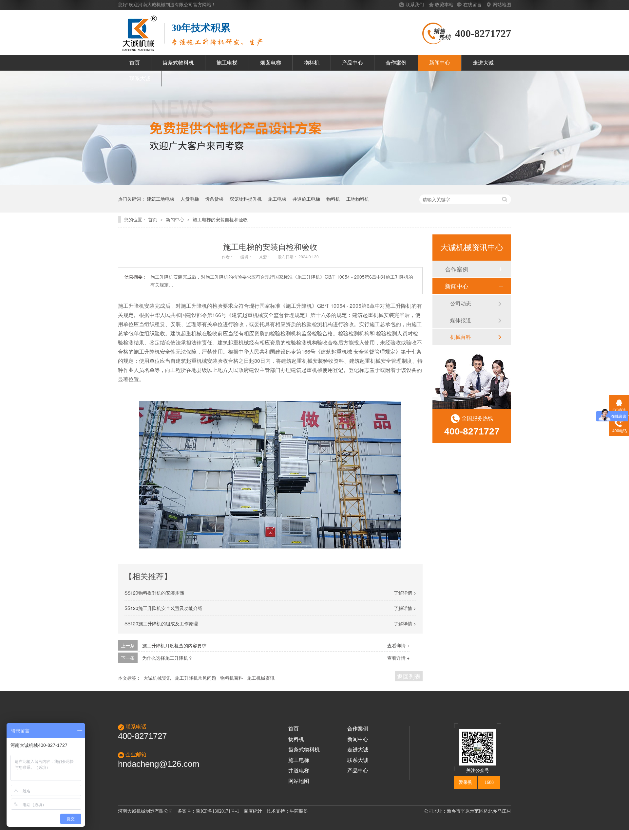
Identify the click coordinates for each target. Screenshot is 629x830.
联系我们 (415, 4)
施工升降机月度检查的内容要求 (174, 645)
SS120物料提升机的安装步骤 (154, 592)
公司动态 (460, 303)
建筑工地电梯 (160, 198)
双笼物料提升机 (246, 198)
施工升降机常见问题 (195, 677)
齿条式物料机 (178, 62)
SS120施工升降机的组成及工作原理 (161, 623)
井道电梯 (298, 770)
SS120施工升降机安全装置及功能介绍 (163, 608)
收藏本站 (444, 4)
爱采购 (465, 782)
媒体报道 (460, 320)
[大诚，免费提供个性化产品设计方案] (314, 183)
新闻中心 (439, 62)
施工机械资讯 (261, 677)
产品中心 (352, 62)
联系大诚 (139, 78)
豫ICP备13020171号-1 (217, 811)
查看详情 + (398, 645)
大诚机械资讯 (157, 677)
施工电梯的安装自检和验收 (220, 219)
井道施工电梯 (306, 198)
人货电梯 (190, 198)
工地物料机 (357, 198)
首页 (134, 62)
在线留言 (473, 4)
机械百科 (460, 337)
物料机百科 (231, 677)
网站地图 (502, 4)
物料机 (311, 62)
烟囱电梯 (270, 62)
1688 (489, 782)
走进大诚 (483, 62)
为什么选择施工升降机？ (167, 658)
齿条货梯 (214, 198)
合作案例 (396, 62)
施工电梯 (227, 62)
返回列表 (409, 676)
